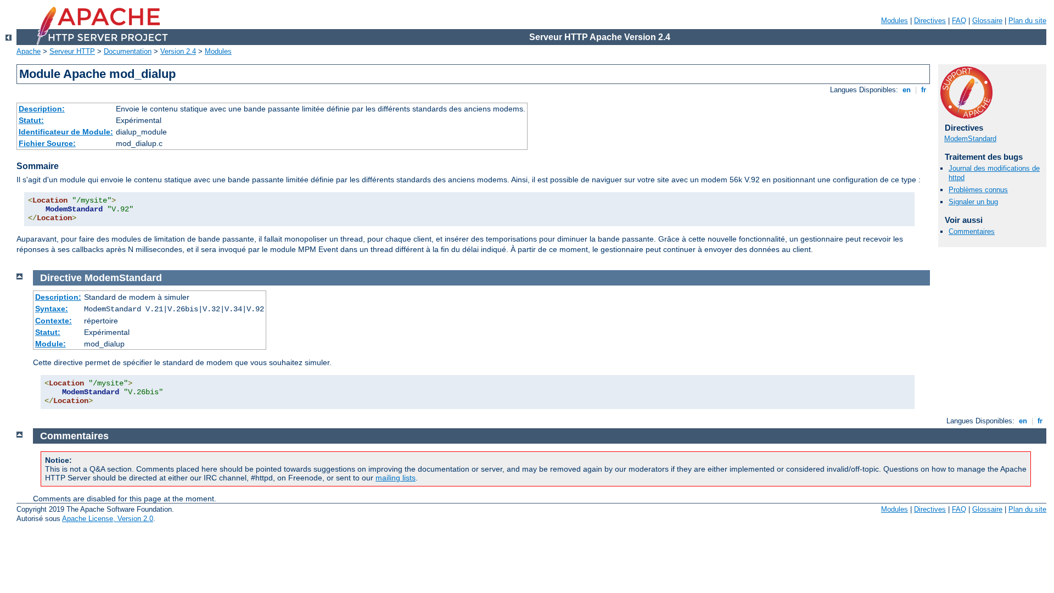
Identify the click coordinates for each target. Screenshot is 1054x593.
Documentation (128, 51)
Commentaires (972, 231)
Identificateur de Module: (66, 131)
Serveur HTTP (72, 51)
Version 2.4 (178, 51)
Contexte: (53, 320)
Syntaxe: (51, 308)
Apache (28, 51)
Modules (894, 20)
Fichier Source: (47, 143)
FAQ (959, 20)
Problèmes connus (978, 190)
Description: (42, 108)
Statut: (31, 120)
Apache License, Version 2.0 (107, 518)
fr (923, 90)
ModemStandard (970, 139)
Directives (930, 20)
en (906, 90)
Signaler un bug (973, 202)
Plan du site (1027, 20)
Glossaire (987, 20)
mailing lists (395, 477)
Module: (50, 343)
